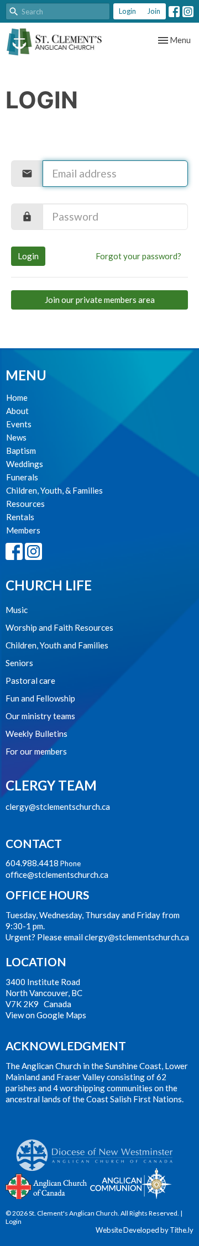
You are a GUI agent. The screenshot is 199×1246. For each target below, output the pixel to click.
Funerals (22, 477)
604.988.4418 (32, 863)
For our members (36, 751)
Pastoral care (30, 680)
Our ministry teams (40, 716)
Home (17, 397)
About (17, 411)
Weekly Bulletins (36, 734)
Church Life (49, 585)
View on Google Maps (46, 1015)
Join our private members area (100, 300)
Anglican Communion (131, 1183)
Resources (25, 504)
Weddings (24, 464)
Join (153, 11)
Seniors (19, 663)
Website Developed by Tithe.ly (144, 1230)
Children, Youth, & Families (54, 490)
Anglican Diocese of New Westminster (98, 1150)
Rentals (20, 517)
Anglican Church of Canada (47, 1185)
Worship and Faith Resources (59, 627)
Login (127, 11)
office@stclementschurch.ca (57, 874)
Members (23, 530)
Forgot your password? (138, 256)
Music (17, 610)
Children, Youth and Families (57, 645)
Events (19, 424)
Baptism (21, 451)
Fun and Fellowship (40, 698)
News (16, 437)
